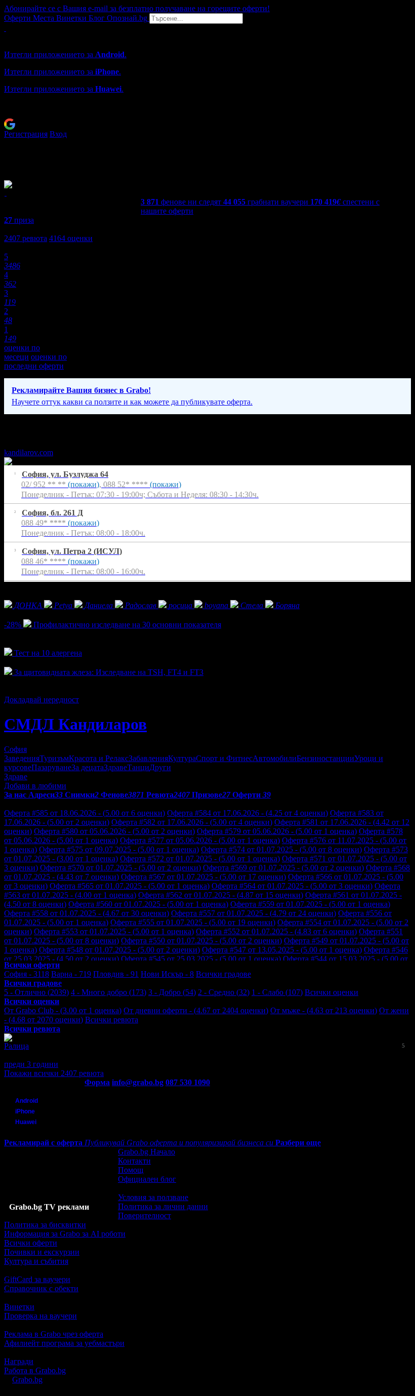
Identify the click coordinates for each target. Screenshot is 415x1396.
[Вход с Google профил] (207, 124)
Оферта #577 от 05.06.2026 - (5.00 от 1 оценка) (200, 840)
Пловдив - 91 (116, 974)
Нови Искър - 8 (167, 974)
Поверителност (144, 1215)
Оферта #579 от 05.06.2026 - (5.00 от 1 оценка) (277, 831)
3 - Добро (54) (172, 992)
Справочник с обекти (41, 1288)
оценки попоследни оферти (35, 361)
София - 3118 (26, 974)
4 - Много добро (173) (108, 992)
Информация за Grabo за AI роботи (65, 1233)
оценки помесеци (22, 352)
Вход (58, 134)
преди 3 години (31, 1064)
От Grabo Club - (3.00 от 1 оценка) (62, 1010)
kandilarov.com (28, 452)
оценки (71, 238)
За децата (87, 767)
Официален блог (147, 1179)
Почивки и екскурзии (41, 1252)
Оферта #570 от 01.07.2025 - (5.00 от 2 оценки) (120, 867)
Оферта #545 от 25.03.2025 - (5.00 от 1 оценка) (201, 958)
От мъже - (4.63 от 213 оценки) (323, 1010)
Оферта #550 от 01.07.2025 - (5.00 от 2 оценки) (201, 940)
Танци (138, 767)
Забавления (148, 758)
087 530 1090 (187, 1082)
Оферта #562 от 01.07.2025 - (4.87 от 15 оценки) (220, 895)
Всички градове (223, 974)
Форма (97, 1082)
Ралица (16, 1046)
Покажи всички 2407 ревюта (54, 1073)
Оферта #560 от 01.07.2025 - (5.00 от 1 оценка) (148, 904)
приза (19, 220)
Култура (182, 758)
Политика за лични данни (163, 1206)
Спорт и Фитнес (224, 758)
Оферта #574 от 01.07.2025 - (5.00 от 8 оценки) (281, 849)
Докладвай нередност (41, 699)
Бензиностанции (325, 758)
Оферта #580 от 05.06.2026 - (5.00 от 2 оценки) (114, 831)
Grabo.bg (27, 1379)
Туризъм (54, 758)
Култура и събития (36, 1261)
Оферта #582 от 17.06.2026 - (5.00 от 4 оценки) (191, 822)
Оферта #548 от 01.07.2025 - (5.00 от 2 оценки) (119, 949)
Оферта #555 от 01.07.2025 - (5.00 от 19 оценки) (192, 922)
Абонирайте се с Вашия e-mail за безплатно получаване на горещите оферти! (137, 8)
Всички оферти (30, 1243)
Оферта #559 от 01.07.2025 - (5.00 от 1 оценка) (310, 904)
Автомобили (275, 758)
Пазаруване (51, 767)
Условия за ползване (153, 1197)
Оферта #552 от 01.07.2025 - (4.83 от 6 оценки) (276, 931)
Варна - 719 (71, 974)
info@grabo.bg (137, 1082)
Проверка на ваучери (40, 1315)
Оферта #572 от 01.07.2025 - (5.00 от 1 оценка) (200, 858)
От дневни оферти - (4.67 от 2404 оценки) (195, 1010)
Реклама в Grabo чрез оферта (53, 1334)
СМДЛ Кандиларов (75, 724)
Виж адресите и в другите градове (63, 586)
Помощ (130, 1170)
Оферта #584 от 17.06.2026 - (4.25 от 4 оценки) (247, 813)
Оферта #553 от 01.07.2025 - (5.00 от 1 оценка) (114, 931)
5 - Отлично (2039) (36, 992)
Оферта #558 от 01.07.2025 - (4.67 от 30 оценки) (86, 913)
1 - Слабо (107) (277, 992)
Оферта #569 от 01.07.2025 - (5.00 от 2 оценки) (283, 867)
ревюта (25, 238)
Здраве (115, 767)
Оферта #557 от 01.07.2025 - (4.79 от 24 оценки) (253, 913)
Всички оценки (331, 992)
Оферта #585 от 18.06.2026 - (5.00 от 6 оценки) (84, 813)
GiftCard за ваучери (37, 1279)
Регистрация (26, 134)
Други (160, 767)
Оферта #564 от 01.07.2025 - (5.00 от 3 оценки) (292, 886)
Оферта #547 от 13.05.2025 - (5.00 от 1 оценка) (282, 949)
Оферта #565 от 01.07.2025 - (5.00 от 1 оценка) (130, 886)
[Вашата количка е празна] (5, 28)
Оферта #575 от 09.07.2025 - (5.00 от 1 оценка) (119, 849)
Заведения (21, 758)
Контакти (134, 1160)
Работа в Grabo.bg (35, 1370)
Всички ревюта (111, 1019)
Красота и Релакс (99, 758)
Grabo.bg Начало (146, 1151)
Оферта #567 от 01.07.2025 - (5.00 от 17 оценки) (203, 876)
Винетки (19, 1306)
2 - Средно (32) (224, 992)
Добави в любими (35, 785)
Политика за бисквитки (45, 1224)
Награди (18, 1361)
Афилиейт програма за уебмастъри (64, 1343)
